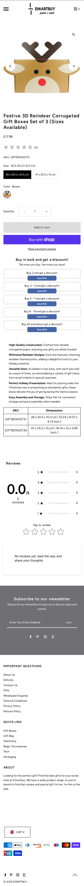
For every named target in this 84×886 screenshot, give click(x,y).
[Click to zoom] (73, 35)
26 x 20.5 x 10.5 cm (17, 174)
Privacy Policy (11, 706)
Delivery (8, 679)
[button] (58, 472)
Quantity (8, 211)
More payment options (42, 249)
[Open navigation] (14, 9)
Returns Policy (12, 711)
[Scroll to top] (75, 875)
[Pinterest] (37, 637)
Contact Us (10, 685)
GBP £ (20, 832)
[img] (18, 148)
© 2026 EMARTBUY (15, 881)
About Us (9, 674)
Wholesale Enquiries (15, 695)
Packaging (9, 756)
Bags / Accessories (15, 746)
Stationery (9, 741)
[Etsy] (53, 637)
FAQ (6, 690)
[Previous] (10, 66)
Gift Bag (8, 735)
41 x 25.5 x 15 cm (45, 174)
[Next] (73, 66)
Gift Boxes (9, 730)
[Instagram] (45, 637)
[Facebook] (30, 637)
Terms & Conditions (15, 700)
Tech (6, 751)
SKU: (6, 157)
